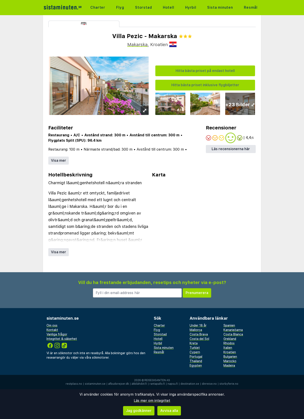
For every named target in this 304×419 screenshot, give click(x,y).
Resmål (250, 7)
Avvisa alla (169, 411)
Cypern (195, 352)
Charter (97, 7)
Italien (227, 348)
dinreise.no (209, 383)
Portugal (196, 356)
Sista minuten (220, 7)
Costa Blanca (233, 334)
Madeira (229, 365)
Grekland (229, 339)
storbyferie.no (228, 383)
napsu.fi (173, 383)
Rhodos (229, 343)
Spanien (229, 325)
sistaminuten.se (95, 383)
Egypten (196, 365)
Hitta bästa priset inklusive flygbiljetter (205, 85)
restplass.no (74, 383)
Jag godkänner (139, 411)
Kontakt (52, 330)
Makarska (137, 44)
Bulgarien (230, 356)
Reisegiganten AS (157, 380)
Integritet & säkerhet (62, 339)
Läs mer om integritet (152, 401)
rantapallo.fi (157, 383)
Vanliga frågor (57, 334)
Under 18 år (198, 325)
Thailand (196, 361)
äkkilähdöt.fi (139, 383)
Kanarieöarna (233, 330)
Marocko (229, 361)
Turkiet (195, 348)
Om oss (52, 325)
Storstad (143, 7)
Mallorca (196, 330)
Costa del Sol (199, 339)
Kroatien (229, 352)
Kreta (194, 343)
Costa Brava (199, 334)
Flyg (120, 7)
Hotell (168, 7)
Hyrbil (190, 7)
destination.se (189, 383)
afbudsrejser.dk (118, 383)
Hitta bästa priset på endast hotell (205, 71)
